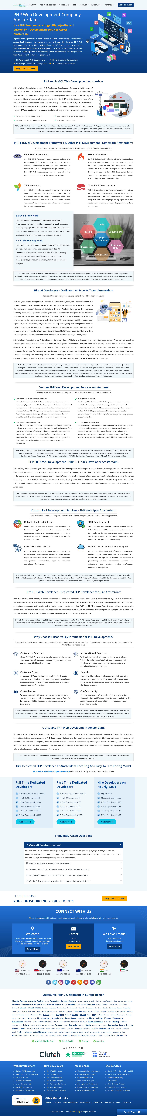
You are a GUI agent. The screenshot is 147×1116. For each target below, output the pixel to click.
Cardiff (86, 1032)
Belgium (72, 1001)
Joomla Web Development (25, 1090)
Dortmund (104, 1011)
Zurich (14, 1032)
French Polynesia (72, 1008)
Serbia (122, 1025)
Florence (106, 1015)
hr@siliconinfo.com (73, 941)
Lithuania (55, 1018)
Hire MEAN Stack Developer (56, 1090)
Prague (83, 1004)
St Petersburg (103, 1025)
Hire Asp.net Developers (54, 1087)
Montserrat (66, 1035)
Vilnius (62, 1018)
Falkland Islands (17, 1035)
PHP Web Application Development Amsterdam (109, 279)
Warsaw (44, 1025)
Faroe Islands (123, 1004)
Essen (117, 1011)
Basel (112, 1029)
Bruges (86, 1001)
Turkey (20, 1032)
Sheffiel (113, 1035)
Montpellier (126, 1008)
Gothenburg (86, 1029)
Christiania (105, 1004)
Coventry (103, 1032)
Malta (91, 1018)
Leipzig (21, 1015)
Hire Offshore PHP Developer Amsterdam (111, 456)
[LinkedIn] (67, 982)
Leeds (46, 1035)
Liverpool (52, 1035)
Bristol (68, 1032)
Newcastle (74, 1035)
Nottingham (93, 1035)
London (59, 1035)
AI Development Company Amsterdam (32, 365)
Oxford (101, 1035)
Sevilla (58, 1029)
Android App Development (86, 1074)
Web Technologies (70, 1102)
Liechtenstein (43, 1018)
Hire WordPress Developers (56, 1084)
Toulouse (69, 1011)
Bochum (90, 1011)
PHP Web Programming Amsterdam (78, 626)
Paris (33, 1011)
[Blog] (80, 982)
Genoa (113, 1015)
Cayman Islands (94, 1032)
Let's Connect (125, 5)
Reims (38, 1011)
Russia (88, 1025)
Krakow (38, 1025)
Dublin (89, 1015)
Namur (130, 1001)
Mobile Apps (85, 1102)
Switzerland (104, 1028)
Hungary (60, 1015)
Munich (27, 1015)
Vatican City (122, 1035)
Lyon (99, 1008)
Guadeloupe (89, 1008)
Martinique (112, 1008)
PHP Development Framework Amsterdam (91, 499)
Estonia (23, 1008)
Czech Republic (68, 1004)
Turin (18, 1018)
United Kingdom (40, 1032)
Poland (26, 1025)
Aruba (35, 1022)
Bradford (61, 1032)
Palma (53, 1029)
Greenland (15, 1008)
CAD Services (98, 1102)
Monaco (107, 1018)
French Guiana (61, 1008)
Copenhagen (113, 1004)
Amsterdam (28, 1022)
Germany (78, 1011)
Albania (15, 1001)
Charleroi (98, 1001)
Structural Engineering (115, 1077)
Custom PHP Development (25, 1071)
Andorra (23, 1001)
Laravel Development (23, 1084)
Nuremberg (34, 1015)
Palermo (128, 1015)
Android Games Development (87, 1087)
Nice (29, 1011)
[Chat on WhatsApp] (98, 982)
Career (117, 1102)
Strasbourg (62, 1011)
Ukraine (28, 1032)
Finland (31, 1008)
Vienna (47, 1001)
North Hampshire (83, 1035)
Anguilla (50, 1032)
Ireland (83, 1015)
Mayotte (119, 1008)
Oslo (20, 1025)
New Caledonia (22, 1011)
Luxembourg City (83, 1018)
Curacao (56, 1022)
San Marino (113, 1025)
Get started (25, 821)
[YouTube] (86, 982)
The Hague (83, 1022)
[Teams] (92, 982)
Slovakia (129, 1025)
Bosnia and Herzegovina (22, 1004)
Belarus (64, 1001)
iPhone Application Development (88, 1071)
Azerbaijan (55, 1001)
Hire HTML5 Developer (54, 1071)
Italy (94, 1015)
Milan (117, 1015)
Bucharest (81, 1025)
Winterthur (126, 1029)
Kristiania (15, 1025)
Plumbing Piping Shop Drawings (119, 1090)
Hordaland (124, 1022)
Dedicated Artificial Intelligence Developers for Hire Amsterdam (88, 376)
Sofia (44, 1004)
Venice (23, 1018)
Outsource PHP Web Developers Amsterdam (78, 758)
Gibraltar (26, 1035)
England (122, 1032)
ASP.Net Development (23, 1080)
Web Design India (22, 1077)
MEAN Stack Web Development (27, 1074)
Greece (46, 1015)
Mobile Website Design (85, 1077)
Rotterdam (66, 1022)
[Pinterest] (73, 982)
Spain (23, 1028)
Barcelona (30, 1029)
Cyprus (58, 1004)
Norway (115, 1021)
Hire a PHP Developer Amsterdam (27, 620)
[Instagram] (61, 982)
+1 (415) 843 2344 (22, 1102)
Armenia (32, 1001)
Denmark (91, 1004)
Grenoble (81, 1008)
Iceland (75, 1015)
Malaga (42, 1029)
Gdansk (32, 1025)
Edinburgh (116, 1032)
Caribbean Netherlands (45, 1022)
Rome (14, 1018)
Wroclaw (51, 1025)
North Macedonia (95, 1021)
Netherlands (17, 1021)
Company (57, 1102)
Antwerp (79, 1001)
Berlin (85, 1011)
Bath (55, 1032)
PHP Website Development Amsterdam (60, 578)
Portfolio (108, 1102)
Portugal (59, 1025)
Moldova (99, 1018)
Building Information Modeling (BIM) (120, 1071)
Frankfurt (122, 1011)
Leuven (120, 1001)
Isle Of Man (39, 1035)
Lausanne (118, 1029)
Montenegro (117, 1018)
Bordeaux (45, 1008)
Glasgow (32, 1035)
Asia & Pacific (68, 1041)
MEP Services (112, 1080)
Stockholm (95, 1029)
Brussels (91, 1001)
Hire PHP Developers (53, 1074)
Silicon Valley (75, 1112)
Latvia (29, 1018)
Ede (61, 1022)
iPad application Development (87, 1084)
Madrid (36, 1029)
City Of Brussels (107, 1001)
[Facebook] (48, 982)
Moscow (94, 1025)
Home (48, 1102)
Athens (53, 1015)
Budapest (68, 1015)
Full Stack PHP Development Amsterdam (32, 493)
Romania (73, 1025)
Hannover (15, 1015)
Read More (32, 949)
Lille (96, 1008)
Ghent (115, 1001)
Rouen (55, 1011)
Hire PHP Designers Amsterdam (85, 129)
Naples (123, 1015)
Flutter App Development (86, 1090)
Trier (40, 1015)
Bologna (100, 1015)
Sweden (78, 1028)
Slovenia (15, 1028)
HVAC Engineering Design (116, 1087)
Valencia (63, 1029)
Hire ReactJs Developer (54, 1080)
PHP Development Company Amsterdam (31, 450)
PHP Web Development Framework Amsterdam (36, 274)
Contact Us (127, 1102)
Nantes (14, 1011)
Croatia (50, 1004)
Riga (34, 1018)
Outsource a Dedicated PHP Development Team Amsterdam (40, 756)
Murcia (48, 1029)
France (38, 1008)
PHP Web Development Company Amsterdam (32, 711)
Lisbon (66, 1025)
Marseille (105, 1008)
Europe (85, 1041)
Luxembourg (70, 1018)
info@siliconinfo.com (114, 941)
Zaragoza (71, 1029)
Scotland (107, 1035)
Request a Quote (26, 68)
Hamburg (129, 1011)
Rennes (44, 1011)
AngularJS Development (24, 1087)
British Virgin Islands (77, 1032)
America (100, 1041)
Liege (125, 1001)
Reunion (49, 1011)
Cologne (96, 1011)
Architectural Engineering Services (119, 1074)
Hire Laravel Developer (54, 1077)
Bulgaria (38, 1004)
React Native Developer (85, 1080)
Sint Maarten (75, 1022)
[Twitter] (55, 982)
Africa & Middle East (44, 1041)
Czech (78, 1004)
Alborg (98, 1004)
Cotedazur (52, 1008)
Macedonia (107, 1022)
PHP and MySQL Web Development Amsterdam (32, 126)
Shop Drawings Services (116, 1084)
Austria (40, 1001)
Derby (109, 1032)
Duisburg (111, 1011)
